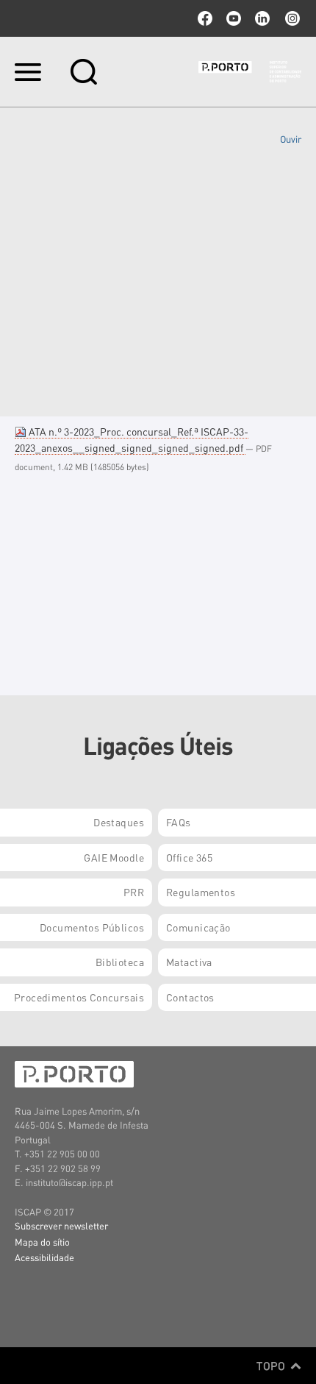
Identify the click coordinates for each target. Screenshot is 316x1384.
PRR (133, 891)
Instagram (291, 18)
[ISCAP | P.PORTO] (249, 71)
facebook (205, 18)
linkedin (262, 18)
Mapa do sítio (42, 1241)
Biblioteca (120, 961)
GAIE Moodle (114, 857)
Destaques (118, 821)
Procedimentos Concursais (79, 997)
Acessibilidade (44, 1257)
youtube (233, 18)
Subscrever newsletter (61, 1225)
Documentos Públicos (92, 927)
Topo (272, 1365)
